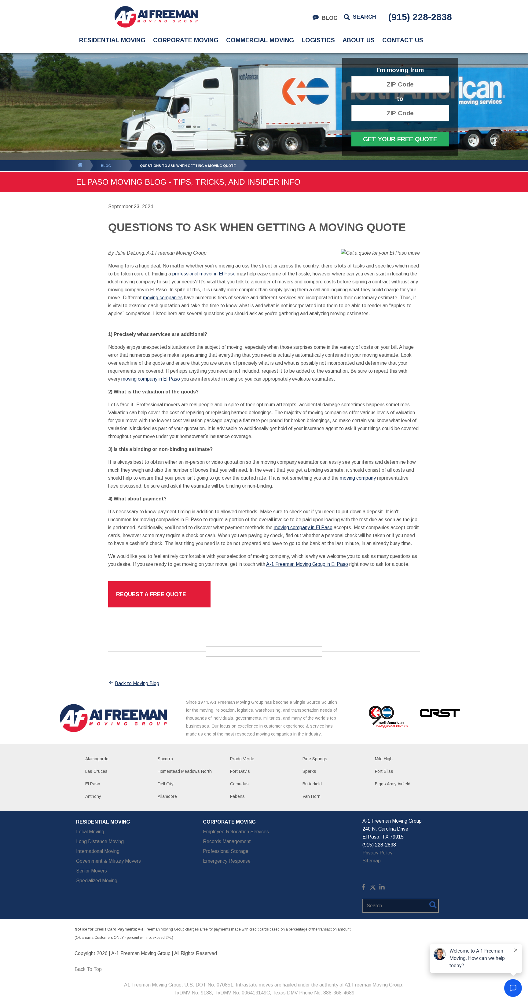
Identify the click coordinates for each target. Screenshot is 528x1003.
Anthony (93, 796)
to (400, 99)
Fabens (237, 796)
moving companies (163, 297)
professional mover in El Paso (204, 273)
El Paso (92, 783)
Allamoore (167, 796)
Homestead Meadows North (185, 771)
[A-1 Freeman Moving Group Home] (156, 17)
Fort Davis (240, 771)
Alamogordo (96, 758)
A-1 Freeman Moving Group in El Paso (307, 564)
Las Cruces (96, 771)
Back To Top (88, 969)
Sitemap (371, 860)
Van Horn (311, 796)
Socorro (165, 758)
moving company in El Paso (150, 379)
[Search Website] (433, 906)
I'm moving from (400, 70)
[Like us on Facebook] (364, 888)
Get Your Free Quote (400, 139)
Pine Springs (314, 758)
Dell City (166, 783)
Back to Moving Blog (137, 683)
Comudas (239, 783)
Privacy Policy (377, 852)
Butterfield (312, 783)
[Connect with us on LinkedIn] (382, 888)
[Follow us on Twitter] (373, 888)
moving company (358, 478)
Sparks (309, 771)
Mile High (384, 758)
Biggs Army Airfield (392, 783)
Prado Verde (242, 758)
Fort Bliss (384, 771)
